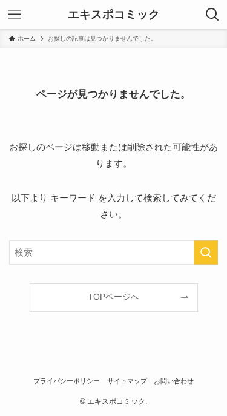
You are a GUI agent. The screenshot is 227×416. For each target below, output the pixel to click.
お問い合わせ (174, 381)
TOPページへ (113, 297)
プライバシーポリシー (66, 381)
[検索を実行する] (206, 252)
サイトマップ (127, 381)
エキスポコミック (114, 15)
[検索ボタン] (212, 14)
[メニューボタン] (14, 14)
